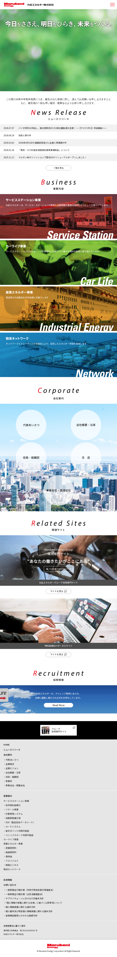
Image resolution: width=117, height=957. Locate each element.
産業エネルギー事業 (13, 843)
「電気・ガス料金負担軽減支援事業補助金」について (44, 150)
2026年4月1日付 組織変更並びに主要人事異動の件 (42, 142)
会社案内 (8, 754)
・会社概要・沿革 (12, 772)
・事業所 (8, 781)
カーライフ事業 (11, 839)
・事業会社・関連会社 (14, 785)
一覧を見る (58, 167)
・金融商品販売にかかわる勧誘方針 (21, 915)
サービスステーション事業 (16, 800)
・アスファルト (11, 860)
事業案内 (8, 795)
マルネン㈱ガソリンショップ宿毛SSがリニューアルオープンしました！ (52, 157)
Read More (59, 705)
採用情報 (8, 879)
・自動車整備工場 (12, 818)
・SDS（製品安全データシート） (19, 822)
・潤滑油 (8, 856)
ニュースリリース (12, 749)
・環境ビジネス (11, 865)
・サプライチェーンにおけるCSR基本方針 (24, 898)
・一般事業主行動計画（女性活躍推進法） (24, 894)
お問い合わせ (10, 884)
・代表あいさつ (11, 759)
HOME (7, 744)
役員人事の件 (24, 135)
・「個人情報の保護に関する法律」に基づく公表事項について (33, 902)
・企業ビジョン (11, 768)
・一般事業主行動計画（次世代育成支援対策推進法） (29, 889)
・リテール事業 (11, 809)
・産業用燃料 (10, 847)
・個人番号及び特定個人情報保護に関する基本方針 (28, 911)
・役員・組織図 (11, 776)
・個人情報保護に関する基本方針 (19, 906)
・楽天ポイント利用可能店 (16, 830)
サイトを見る (56, 591)
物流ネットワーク (12, 869)
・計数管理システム (13, 813)
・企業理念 (9, 764)
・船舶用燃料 (10, 852)
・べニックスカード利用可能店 (18, 835)
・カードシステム (12, 826)
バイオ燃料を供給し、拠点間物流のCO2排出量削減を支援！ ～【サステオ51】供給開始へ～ (62, 128)
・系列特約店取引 (12, 805)
